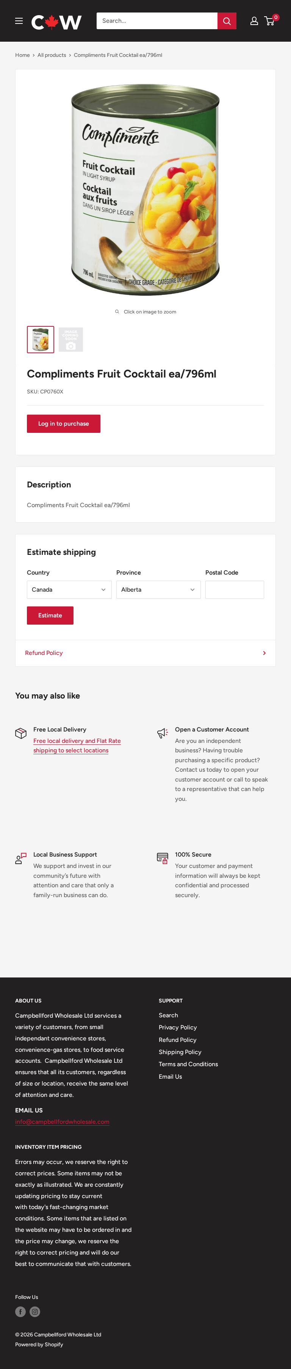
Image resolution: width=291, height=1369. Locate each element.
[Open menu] (19, 21)
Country (38, 572)
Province (128, 572)
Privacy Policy (178, 1027)
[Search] (226, 21)
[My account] (254, 21)
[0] (269, 20)
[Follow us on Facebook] (20, 1311)
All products (52, 55)
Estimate (50, 615)
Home (22, 55)
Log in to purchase (63, 423)
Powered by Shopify (39, 1344)
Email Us (170, 1076)
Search (168, 1015)
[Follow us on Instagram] (35, 1311)
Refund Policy (44, 652)
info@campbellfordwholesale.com (62, 1121)
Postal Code (221, 572)
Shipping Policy (180, 1052)
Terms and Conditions (188, 1064)
